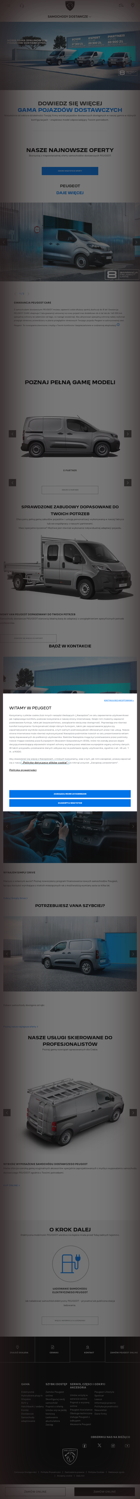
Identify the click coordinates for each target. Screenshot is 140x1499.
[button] (119, 700)
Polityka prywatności (23, 770)
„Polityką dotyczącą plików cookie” (45, 762)
